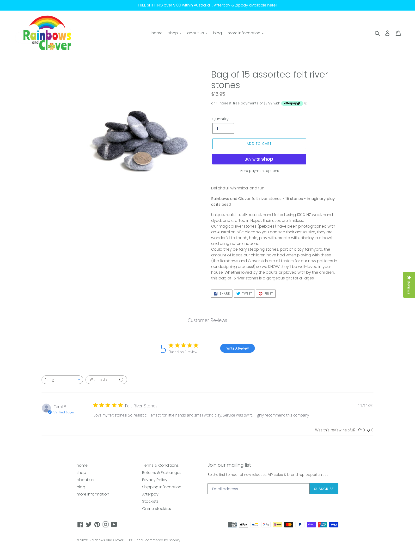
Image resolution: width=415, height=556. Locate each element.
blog (217, 33)
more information (244, 33)
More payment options (259, 170)
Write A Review (237, 348)
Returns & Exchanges (161, 472)
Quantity (220, 119)
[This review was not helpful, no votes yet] (368, 430)
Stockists (150, 501)
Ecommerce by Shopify (162, 540)
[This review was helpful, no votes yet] (359, 430)
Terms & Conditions (160, 465)
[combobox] (62, 379)
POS (132, 540)
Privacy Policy (154, 480)
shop (173, 33)
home (157, 33)
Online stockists (156, 508)
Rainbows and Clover (106, 540)
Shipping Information (161, 487)
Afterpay (150, 494)
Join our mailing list (229, 465)
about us (196, 33)
